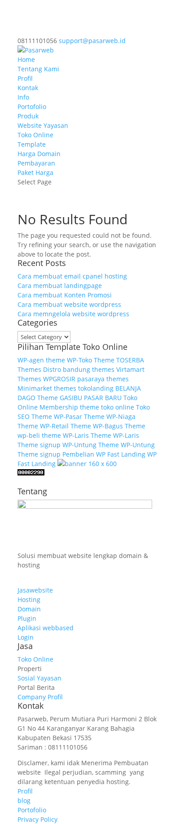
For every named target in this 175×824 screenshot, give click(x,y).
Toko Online (35, 135)
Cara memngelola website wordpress (73, 314)
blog (24, 800)
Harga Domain (39, 153)
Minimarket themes (47, 388)
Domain (29, 609)
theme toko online (107, 407)
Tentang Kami (38, 69)
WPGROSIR (59, 379)
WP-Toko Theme (90, 360)
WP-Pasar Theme (79, 416)
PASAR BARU (103, 397)
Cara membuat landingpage (60, 285)
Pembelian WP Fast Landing (103, 454)
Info (23, 97)
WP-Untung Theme (90, 444)
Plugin (27, 618)
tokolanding (96, 388)
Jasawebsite (35, 590)
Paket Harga (35, 172)
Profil (25, 78)
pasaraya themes (103, 379)
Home (26, 59)
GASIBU (71, 397)
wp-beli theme (39, 435)
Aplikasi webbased (46, 627)
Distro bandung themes (78, 369)
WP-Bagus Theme (119, 426)
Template (32, 144)
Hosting (29, 599)
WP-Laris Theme (87, 435)
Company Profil (40, 697)
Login (26, 637)
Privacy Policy (37, 819)
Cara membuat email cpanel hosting (72, 276)
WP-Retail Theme (65, 426)
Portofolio (32, 106)
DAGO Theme (38, 397)
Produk (28, 116)
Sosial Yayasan (39, 678)
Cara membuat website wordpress (69, 304)
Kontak (28, 87)
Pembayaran (36, 163)
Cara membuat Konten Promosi (65, 295)
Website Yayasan (43, 125)
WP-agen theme (41, 360)
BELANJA (128, 388)
